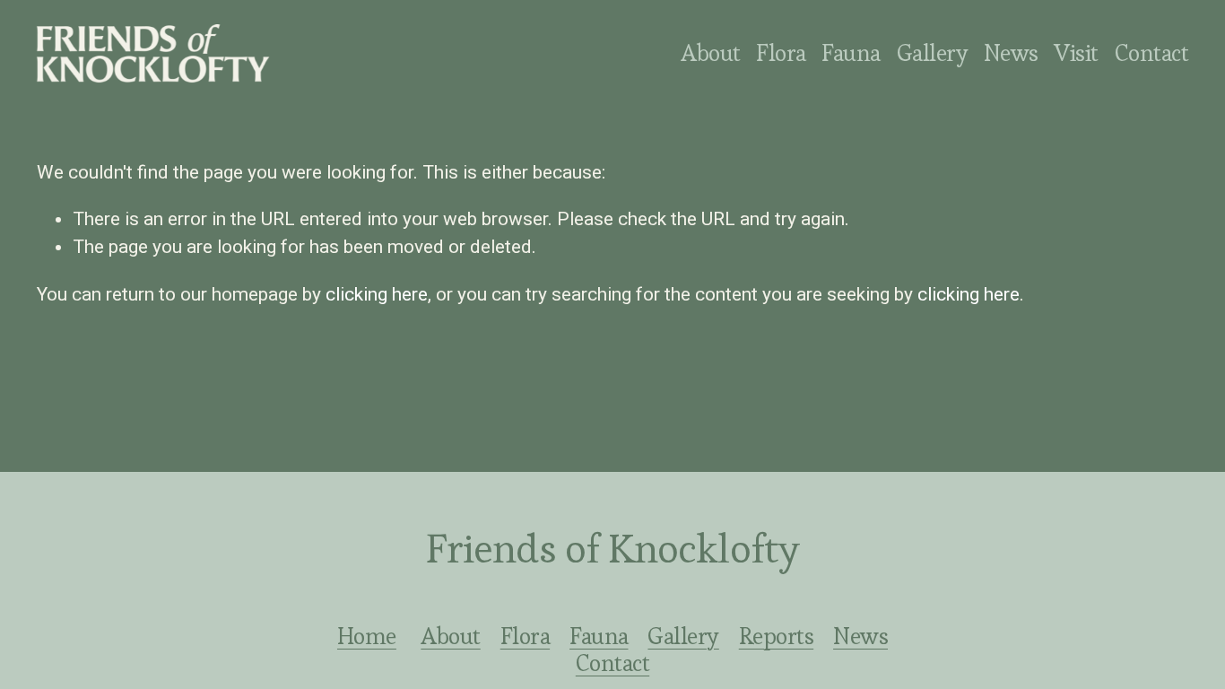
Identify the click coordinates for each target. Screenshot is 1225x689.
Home (366, 636)
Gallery (932, 53)
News (1011, 53)
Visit (1076, 53)
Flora (525, 636)
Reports (776, 636)
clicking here (377, 294)
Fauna (850, 53)
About (710, 53)
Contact (1151, 53)
